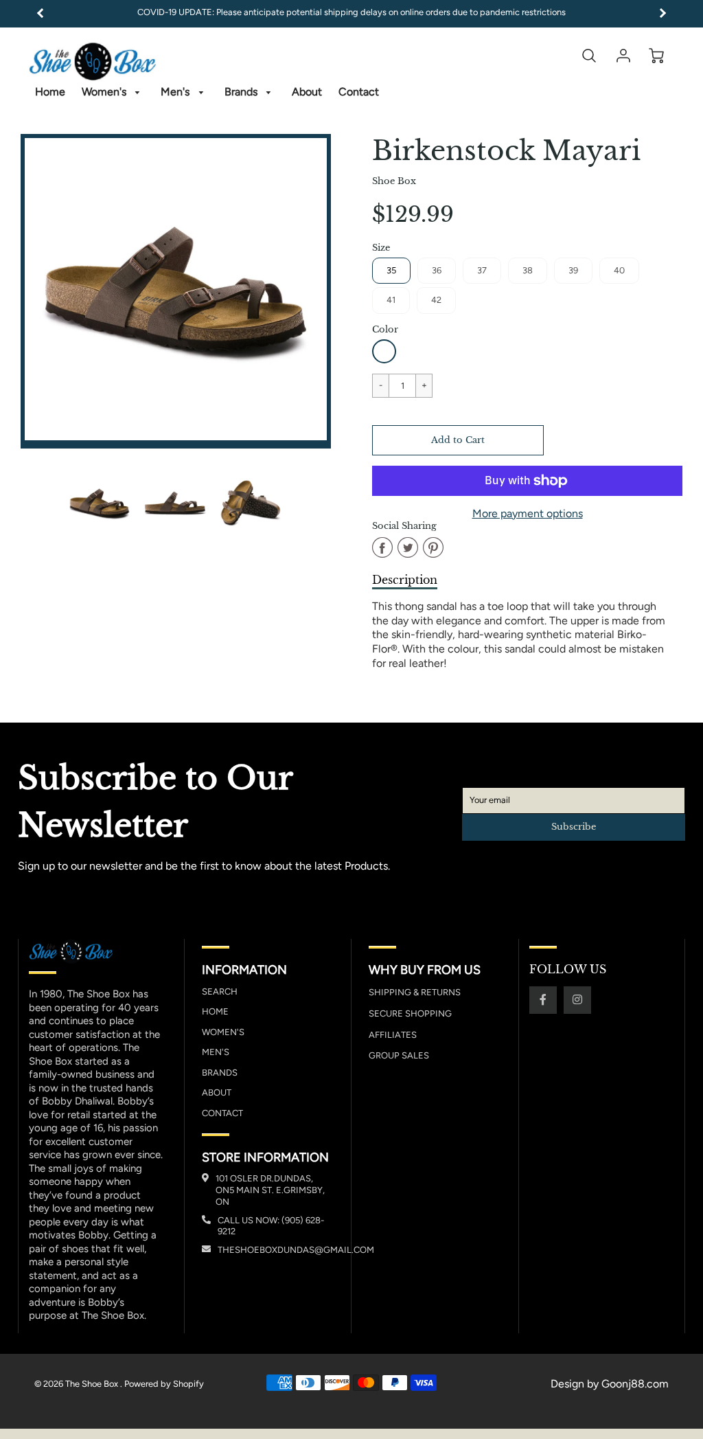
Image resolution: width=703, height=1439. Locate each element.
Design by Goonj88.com (610, 1383)
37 (482, 270)
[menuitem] (50, 92)
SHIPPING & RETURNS (415, 992)
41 (391, 300)
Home (50, 91)
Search (220, 991)
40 (619, 270)
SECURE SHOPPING (410, 1013)
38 (527, 270)
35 (391, 270)
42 (436, 300)
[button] (458, 440)
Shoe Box (394, 181)
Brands (242, 91)
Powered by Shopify (164, 1384)
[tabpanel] (99, 502)
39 (573, 270)
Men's (176, 91)
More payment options (527, 513)
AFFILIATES (393, 1035)
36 (436, 270)
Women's (105, 91)
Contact (358, 91)
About (307, 91)
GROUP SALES (399, 1055)
